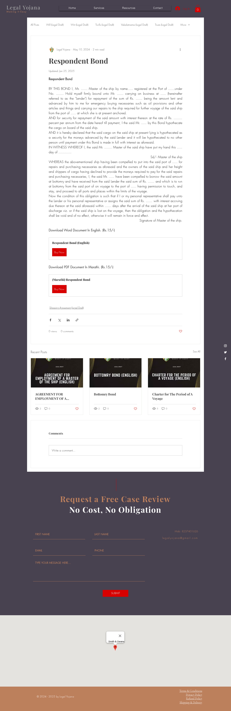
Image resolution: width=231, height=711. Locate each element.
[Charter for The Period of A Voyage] (174, 372)
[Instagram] (225, 346)
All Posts (35, 24)
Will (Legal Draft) (55, 24)
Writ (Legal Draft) (79, 24)
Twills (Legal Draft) (104, 24)
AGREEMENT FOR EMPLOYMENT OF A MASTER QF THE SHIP (52, 396)
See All (196, 351)
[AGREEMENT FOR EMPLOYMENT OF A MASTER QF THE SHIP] (57, 372)
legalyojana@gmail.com (180, 538)
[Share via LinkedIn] (68, 320)
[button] (198, 8)
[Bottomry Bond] (116, 372)
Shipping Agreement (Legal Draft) (66, 307)
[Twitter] (225, 352)
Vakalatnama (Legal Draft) (134, 24)
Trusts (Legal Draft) (164, 24)
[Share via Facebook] (50, 320)
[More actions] (180, 49)
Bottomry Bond (105, 394)
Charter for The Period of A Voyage (172, 396)
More (183, 24)
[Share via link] (77, 320)
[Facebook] (225, 359)
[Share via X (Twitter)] (59, 320)
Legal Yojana (23, 7)
